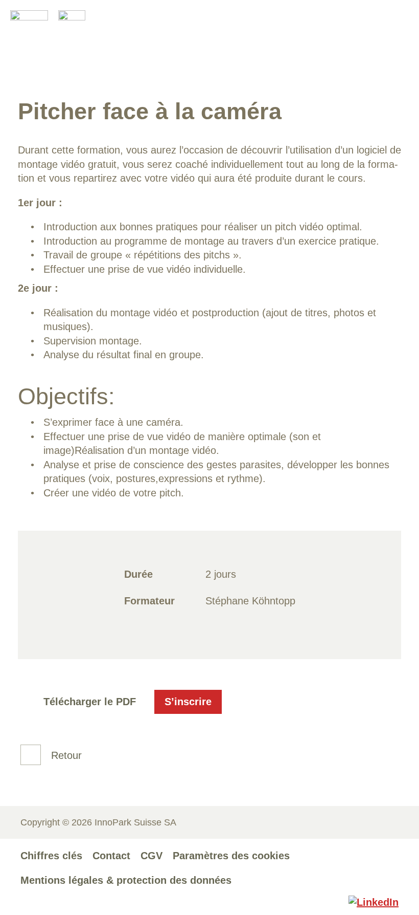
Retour (66, 755)
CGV (151, 855)
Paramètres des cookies (231, 855)
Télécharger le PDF (89, 701)
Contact (111, 855)
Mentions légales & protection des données (125, 880)
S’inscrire (188, 701)
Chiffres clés (51, 855)
